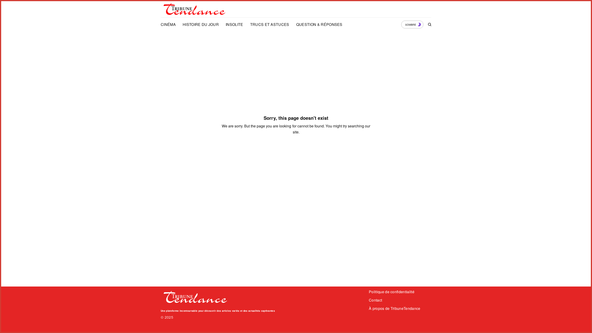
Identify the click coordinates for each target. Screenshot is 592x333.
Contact (375, 300)
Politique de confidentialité (391, 291)
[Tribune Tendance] (194, 9)
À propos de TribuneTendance (394, 308)
